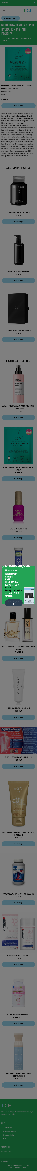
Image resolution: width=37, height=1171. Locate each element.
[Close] (3, 567)
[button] (14, 602)
